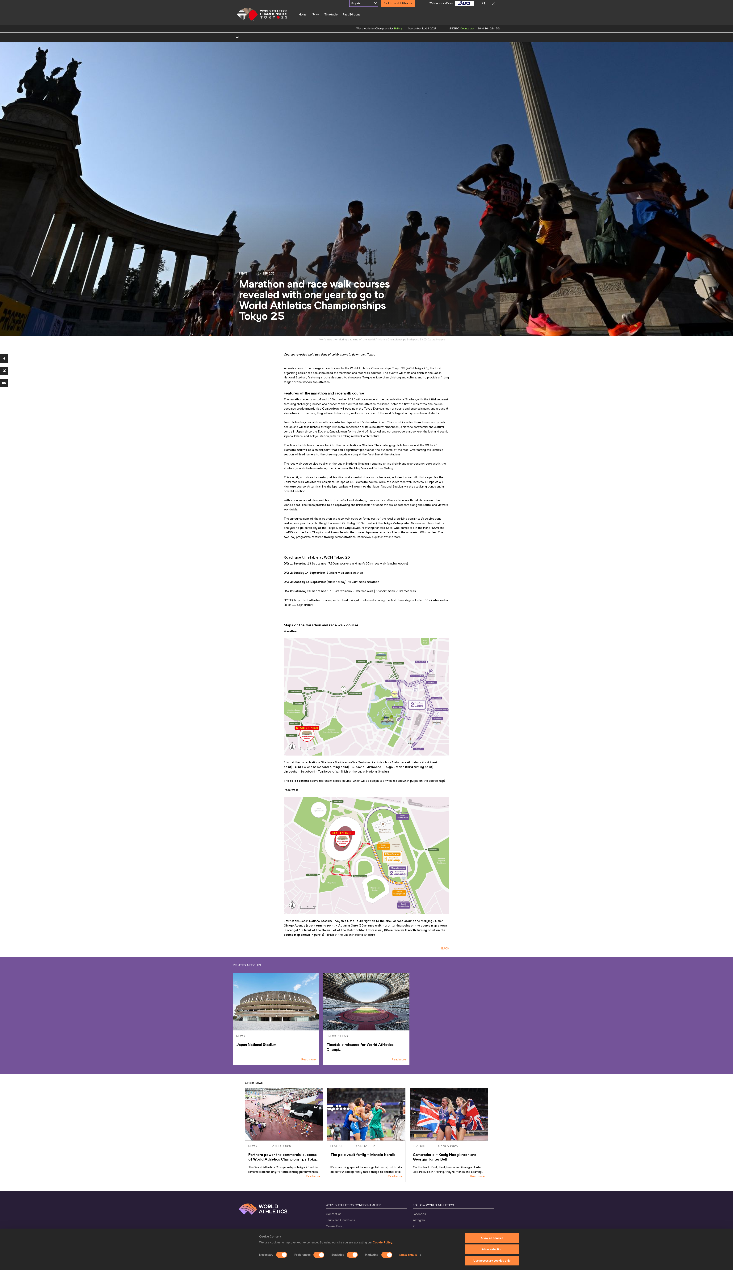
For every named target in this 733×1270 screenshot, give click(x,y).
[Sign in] (493, 3)
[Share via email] (4, 383)
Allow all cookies (492, 1238)
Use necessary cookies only (491, 1260)
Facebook (419, 1214)
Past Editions (351, 14)
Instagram (419, 1220)
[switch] (318, 1255)
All (237, 37)
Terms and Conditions (340, 1220)
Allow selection (492, 1249)
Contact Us (333, 1214)
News (315, 14)
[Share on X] (4, 371)
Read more (308, 1059)
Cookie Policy (382, 1242)
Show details (408, 1254)
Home (303, 14)
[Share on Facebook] (4, 358)
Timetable (331, 14)
